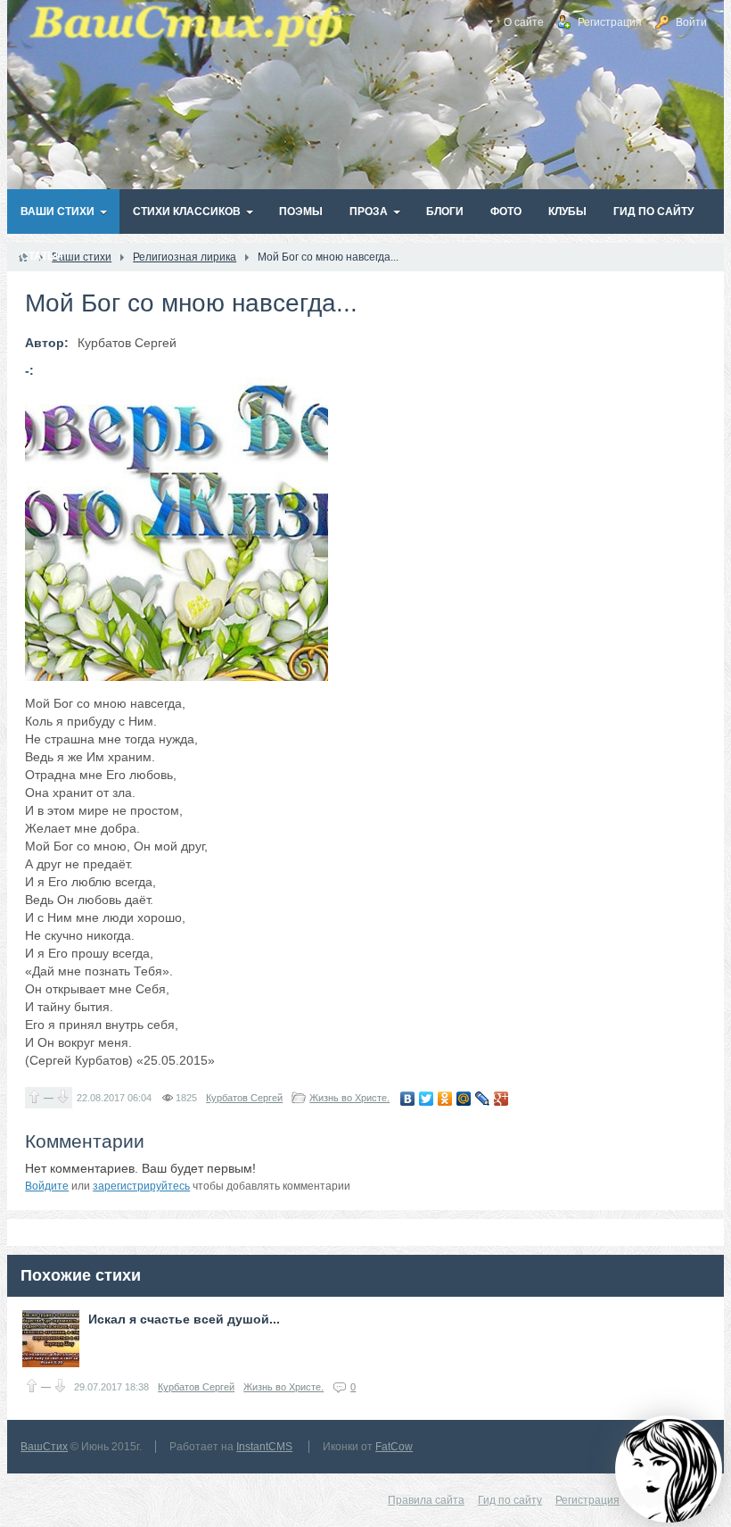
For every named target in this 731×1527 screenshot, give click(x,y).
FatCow (394, 1446)
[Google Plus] (501, 1098)
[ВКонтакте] (407, 1098)
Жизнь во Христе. (349, 1097)
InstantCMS (264, 1446)
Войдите (47, 1186)
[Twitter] (426, 1098)
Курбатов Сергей (244, 1097)
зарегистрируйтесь (141, 1186)
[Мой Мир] (464, 1098)
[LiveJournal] (482, 1098)
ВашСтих (44, 1446)
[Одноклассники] (445, 1098)
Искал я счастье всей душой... (184, 1319)
